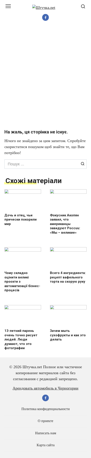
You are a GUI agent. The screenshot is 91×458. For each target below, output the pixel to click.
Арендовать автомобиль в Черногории (45, 388)
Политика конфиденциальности (45, 409)
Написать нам (45, 433)
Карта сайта (46, 445)
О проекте (45, 421)
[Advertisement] (45, 75)
